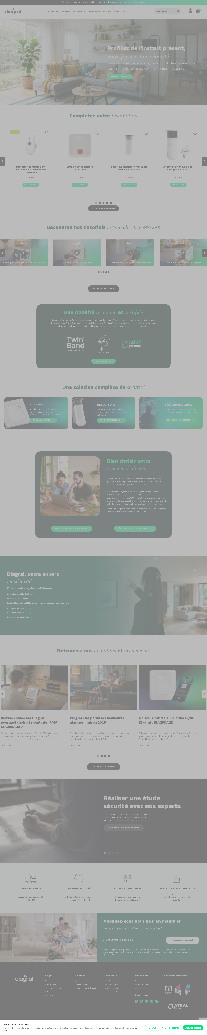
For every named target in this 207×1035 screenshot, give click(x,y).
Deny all (152, 1028)
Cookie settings (172, 1028)
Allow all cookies (193, 1028)
